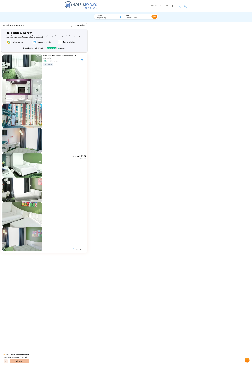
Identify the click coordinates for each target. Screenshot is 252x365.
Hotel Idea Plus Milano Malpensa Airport (59, 56)
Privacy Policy (24, 357)
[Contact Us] (247, 360)
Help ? (166, 6)
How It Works (156, 6)
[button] (183, 6)
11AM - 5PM (79, 250)
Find (154, 17)
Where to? (100, 15)
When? (128, 15)
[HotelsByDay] (81, 9)
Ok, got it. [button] (19, 361)
